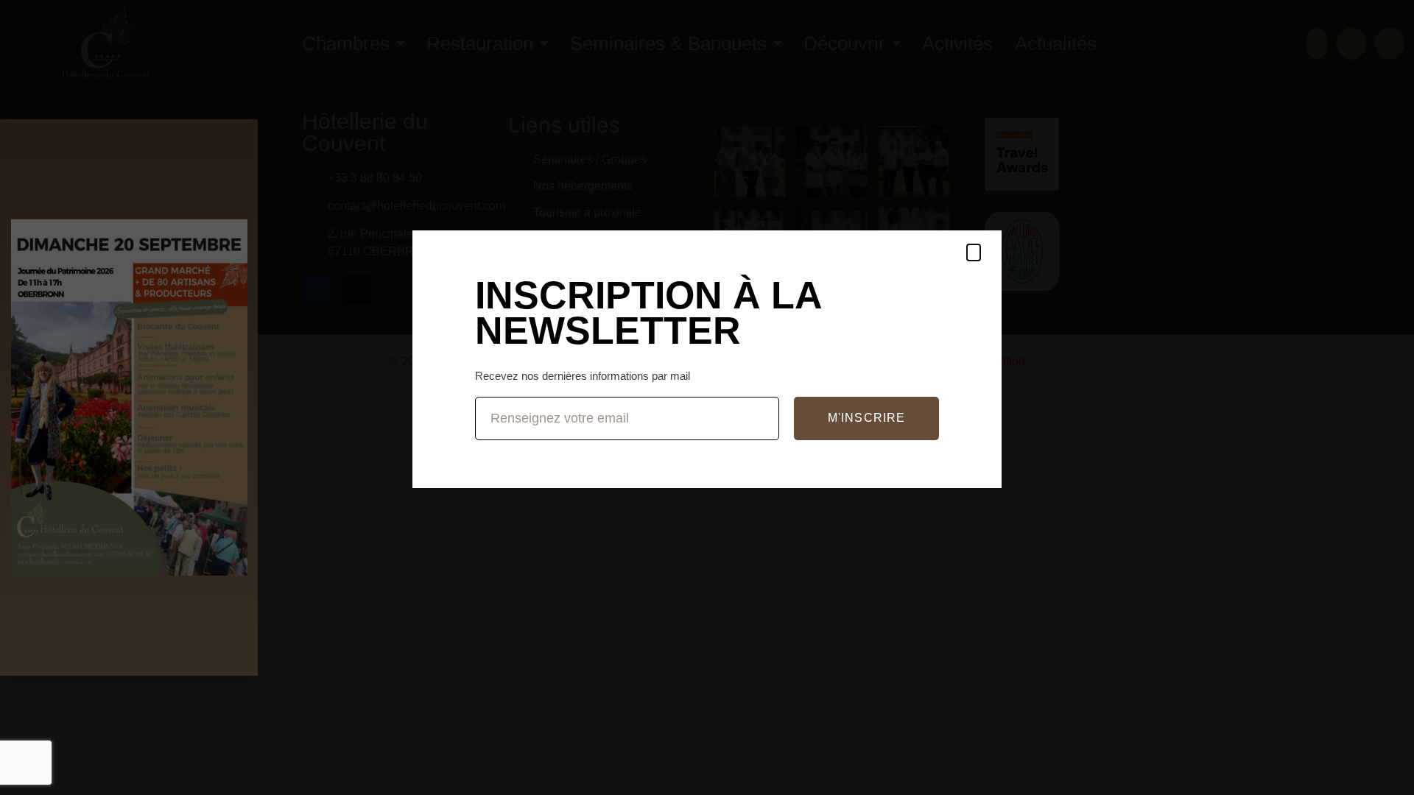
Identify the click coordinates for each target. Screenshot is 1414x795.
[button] (973, 252)
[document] (707, 397)
